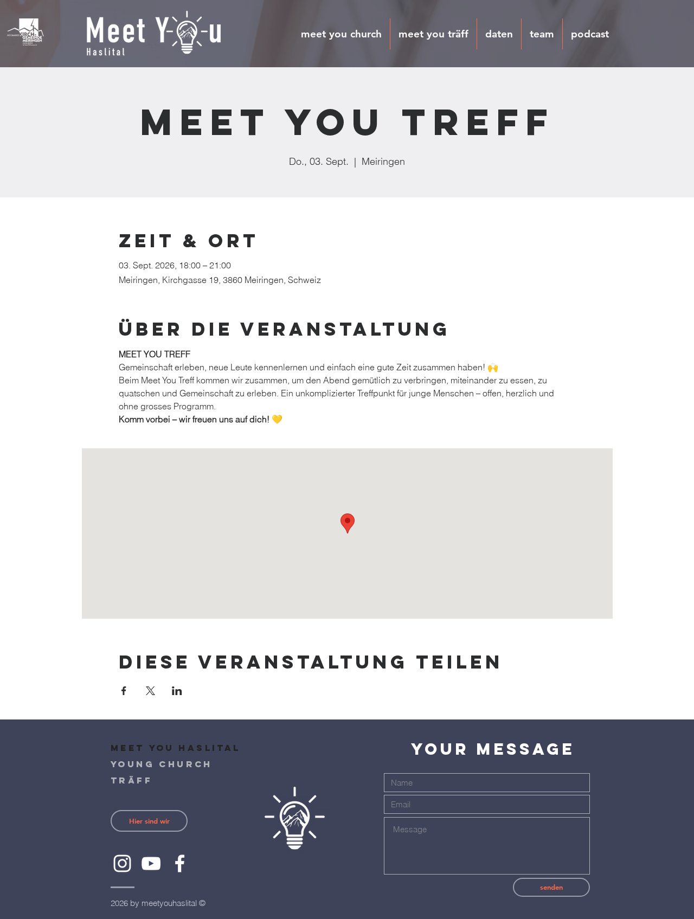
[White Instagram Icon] (122, 863)
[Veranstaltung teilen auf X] (150, 690)
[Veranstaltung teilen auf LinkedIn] (177, 690)
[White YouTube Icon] (151, 863)
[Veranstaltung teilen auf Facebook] (124, 690)
